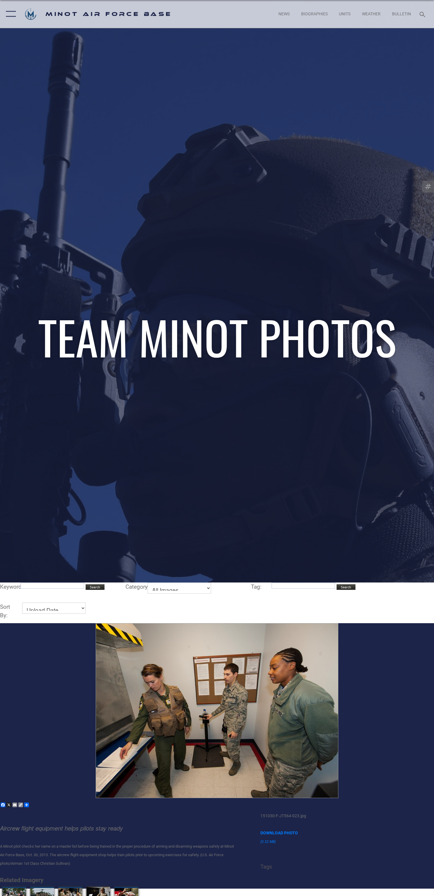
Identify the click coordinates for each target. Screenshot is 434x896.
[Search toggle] (423, 13)
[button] (9, 14)
